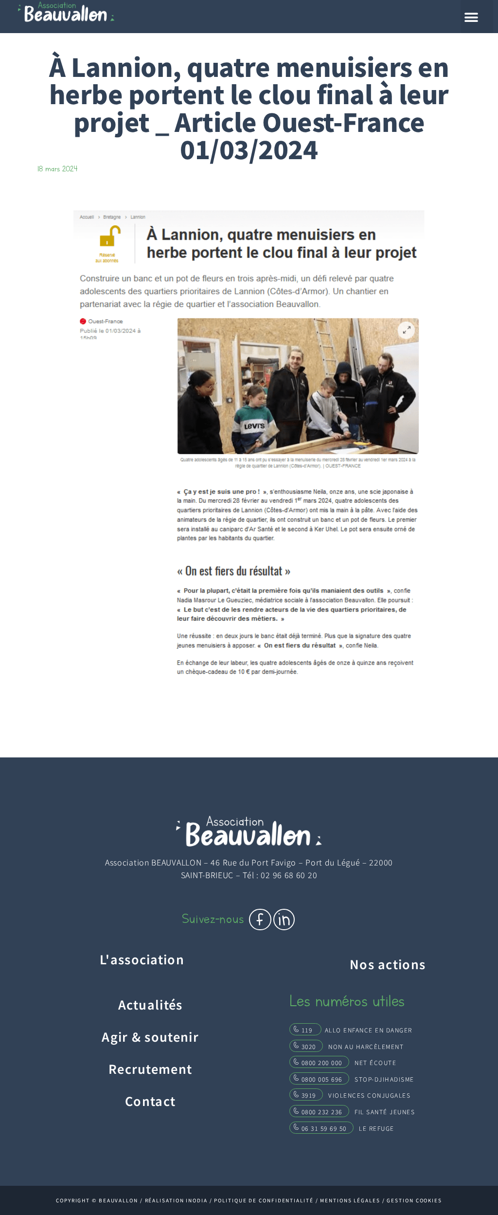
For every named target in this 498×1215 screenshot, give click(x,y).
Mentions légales (350, 1200)
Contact (150, 1100)
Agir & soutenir (150, 1036)
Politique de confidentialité (263, 1200)
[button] (477, 16)
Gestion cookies (414, 1200)
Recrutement (150, 1068)
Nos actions (388, 964)
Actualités (150, 1004)
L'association (142, 959)
